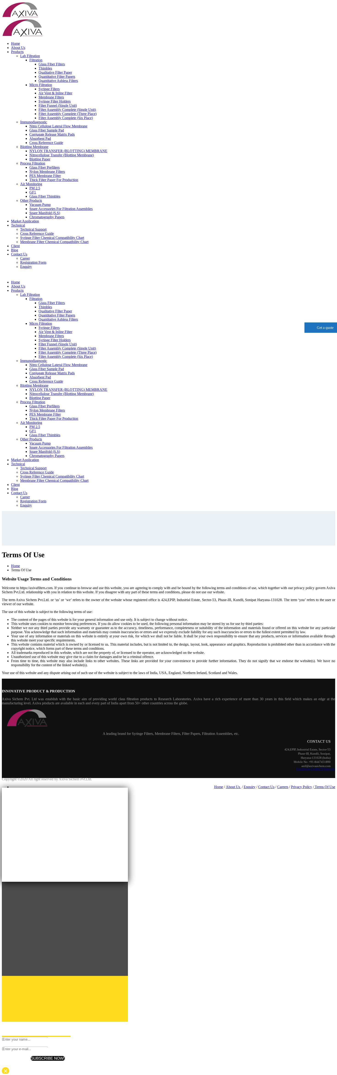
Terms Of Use (324, 787)
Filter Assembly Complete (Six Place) (66, 118)
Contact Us (19, 254)
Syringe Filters (49, 89)
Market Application (25, 221)
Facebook (303, 769)
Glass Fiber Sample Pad (46, 130)
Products (17, 52)
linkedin (329, 769)
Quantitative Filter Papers (57, 76)
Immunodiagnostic (33, 122)
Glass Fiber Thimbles (44, 196)
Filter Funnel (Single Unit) (58, 105)
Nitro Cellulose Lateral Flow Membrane (58, 126)
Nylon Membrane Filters (47, 172)
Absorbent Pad (40, 138)
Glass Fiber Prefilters (44, 167)
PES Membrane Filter (45, 176)
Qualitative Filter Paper (55, 72)
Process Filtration (32, 163)
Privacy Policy (301, 787)
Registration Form (33, 262)
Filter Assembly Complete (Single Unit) (67, 110)
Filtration (35, 60)
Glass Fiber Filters (52, 64)
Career (25, 258)
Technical (18, 225)
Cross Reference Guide (46, 143)
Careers (282, 787)
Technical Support (33, 229)
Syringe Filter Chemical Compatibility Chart (52, 238)
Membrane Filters (51, 97)
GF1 (32, 192)
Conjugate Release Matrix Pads (52, 134)
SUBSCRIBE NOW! (48, 1058)
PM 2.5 (34, 188)
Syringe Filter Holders (55, 101)
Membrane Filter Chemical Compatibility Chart (54, 242)
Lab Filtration (30, 56)
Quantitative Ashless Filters (58, 81)
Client (15, 246)
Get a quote (325, 328)
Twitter (315, 769)
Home (15, 43)
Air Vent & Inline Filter (55, 93)
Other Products (31, 200)
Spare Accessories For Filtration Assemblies (61, 209)
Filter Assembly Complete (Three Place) (68, 114)
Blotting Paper (39, 159)
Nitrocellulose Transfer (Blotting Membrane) (61, 155)
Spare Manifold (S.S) (44, 213)
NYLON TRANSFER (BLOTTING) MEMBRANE (68, 151)
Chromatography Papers (46, 217)
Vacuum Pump (40, 205)
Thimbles (45, 68)
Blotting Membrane (34, 147)
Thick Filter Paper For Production (53, 180)
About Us (18, 48)
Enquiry (26, 267)
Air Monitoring (31, 184)
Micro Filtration (40, 85)
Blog (14, 250)
